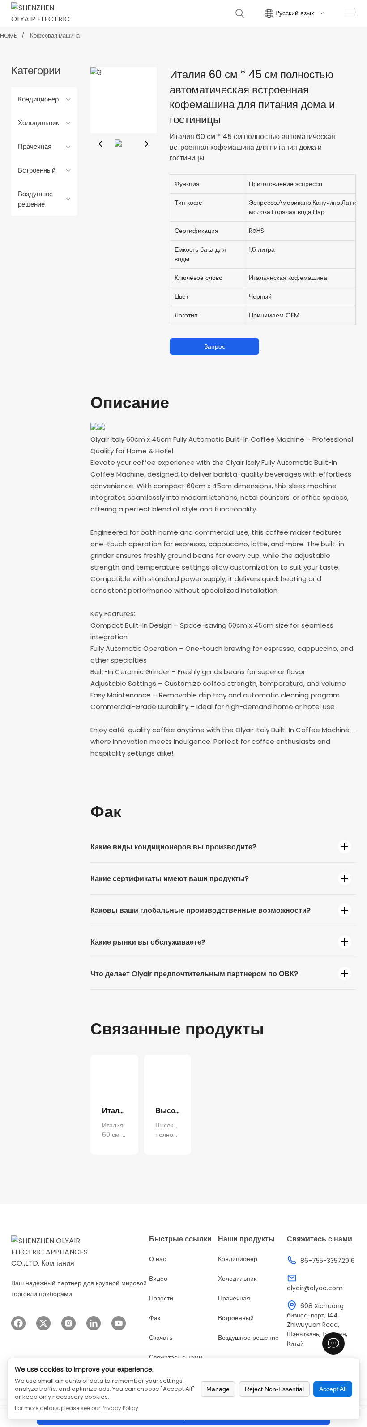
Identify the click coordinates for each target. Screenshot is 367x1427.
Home (8, 35)
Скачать (160, 1337)
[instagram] (68, 1323)
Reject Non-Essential (274, 1389)
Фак (154, 1317)
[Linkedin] (93, 1323)
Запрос (214, 346)
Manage (218, 1389)
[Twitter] (43, 1323)
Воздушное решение (35, 199)
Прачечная (34, 146)
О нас (157, 1258)
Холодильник (38, 122)
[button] (100, 144)
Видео (158, 1278)
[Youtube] (118, 1323)
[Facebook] (18, 1323)
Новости (161, 1298)
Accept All (332, 1389)
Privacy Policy (120, 1408)
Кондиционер (38, 99)
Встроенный (36, 170)
